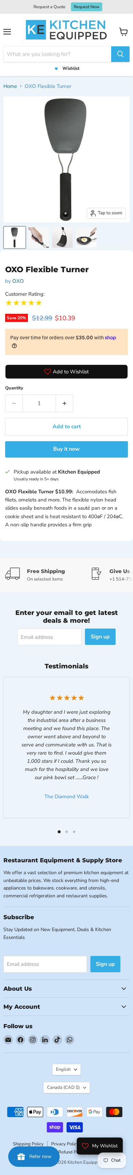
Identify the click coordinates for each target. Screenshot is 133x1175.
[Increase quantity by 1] (64, 403)
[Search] (120, 54)
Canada (63, 1087)
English (63, 1069)
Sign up (100, 636)
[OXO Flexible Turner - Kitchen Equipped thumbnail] (15, 237)
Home (10, 86)
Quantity (14, 388)
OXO (18, 281)
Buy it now (66, 449)
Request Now (87, 7)
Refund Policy (72, 1152)
